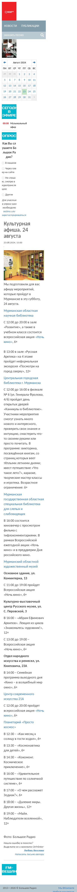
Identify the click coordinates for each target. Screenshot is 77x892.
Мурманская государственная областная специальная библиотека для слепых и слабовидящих (24, 504)
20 (10, 91)
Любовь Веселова (34, 850)
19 (4, 91)
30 (10, 74)
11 (34, 80)
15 (19, 85)
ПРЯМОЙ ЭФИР (10, 54)
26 (4, 97)
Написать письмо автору (29, 854)
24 (29, 91)
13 (10, 85)
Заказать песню (14, 35)
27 (10, 97)
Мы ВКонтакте (66, 888)
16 (24, 85)
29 (5, 74)
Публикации (30, 26)
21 (14, 91)
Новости (10, 26)
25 (34, 91)
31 (14, 74)
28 (14, 97)
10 (29, 80)
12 (4, 85)
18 (34, 85)
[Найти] (42, 36)
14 (14, 85)
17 (29, 85)
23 (24, 91)
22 (19, 91)
